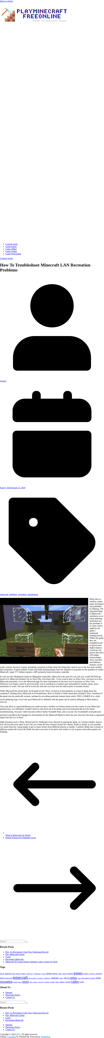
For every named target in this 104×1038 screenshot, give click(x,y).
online (73, 977)
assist (13, 974)
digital (54, 974)
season (15, 982)
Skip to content (6, 1)
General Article (6, 258)
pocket (92, 978)
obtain (61, 978)
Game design (11, 246)
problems (13, 594)
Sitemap (8, 992)
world (81, 982)
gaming (86, 974)
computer (37, 974)
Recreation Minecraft (14, 959)
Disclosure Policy (12, 995)
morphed (40, 978)
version (68, 982)
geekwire (92, 973)
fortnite (70, 973)
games (78, 973)
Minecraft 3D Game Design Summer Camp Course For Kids (31, 962)
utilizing (61, 982)
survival (40, 982)
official (66, 978)
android (8, 973)
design (49, 973)
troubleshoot (32, 594)
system (46, 982)
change (23, 974)
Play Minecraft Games (15, 954)
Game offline (11, 249)
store (30, 982)
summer (35, 982)
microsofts (8, 978)
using (57, 982)
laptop (2, 978)
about (2, 974)
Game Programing (13, 254)
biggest (18, 974)
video (75, 981)
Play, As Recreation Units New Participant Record (26, 952)
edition (60, 973)
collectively (29, 973)
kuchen (3, 381)
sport (25, 981)
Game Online (11, 251)
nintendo (55, 978)
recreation (22, 594)
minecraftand (32, 978)
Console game (11, 244)
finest (65, 974)
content (43, 973)
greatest (98, 973)
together (52, 982)
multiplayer (47, 978)
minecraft (4, 594)
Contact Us (10, 997)
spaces (20, 982)
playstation (85, 978)
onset (79, 978)
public (98, 978)
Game (8, 957)
